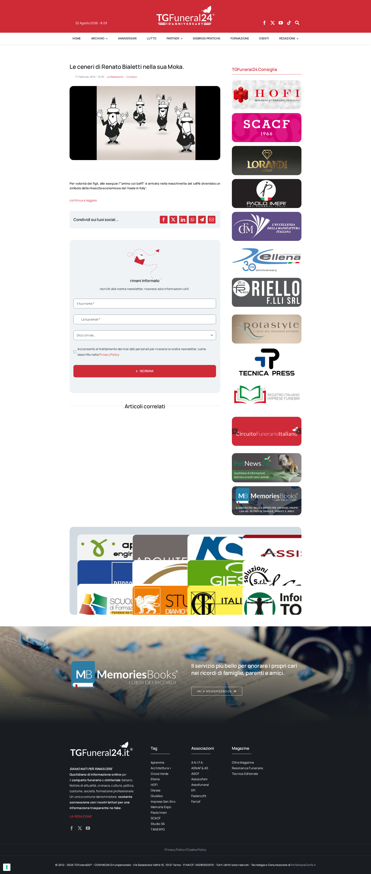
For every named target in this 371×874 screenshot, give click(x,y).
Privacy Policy (109, 354)
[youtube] (281, 23)
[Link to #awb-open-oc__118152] (297, 23)
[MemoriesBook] (125, 674)
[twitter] (273, 23)
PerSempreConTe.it (303, 865)
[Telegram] (202, 219)
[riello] (266, 279)
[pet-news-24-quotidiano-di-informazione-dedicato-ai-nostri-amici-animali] (266, 455)
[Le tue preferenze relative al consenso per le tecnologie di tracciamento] (6, 867)
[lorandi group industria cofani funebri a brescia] (266, 147)
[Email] (211, 219)
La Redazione (115, 76)
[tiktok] (289, 23)
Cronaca (131, 76)
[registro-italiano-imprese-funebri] (266, 382)
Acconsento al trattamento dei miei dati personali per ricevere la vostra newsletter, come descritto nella (141, 352)
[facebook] (264, 23)
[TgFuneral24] (185, 7)
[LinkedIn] (183, 219)
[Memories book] (246, 674)
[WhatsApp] (192, 219)
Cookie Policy (196, 850)
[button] (235, 431)
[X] (173, 219)
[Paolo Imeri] (266, 180)
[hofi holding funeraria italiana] (266, 82)
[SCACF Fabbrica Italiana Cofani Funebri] (266, 115)
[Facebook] (163, 219)
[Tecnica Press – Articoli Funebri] (266, 349)
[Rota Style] (266, 316)
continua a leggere (83, 200)
